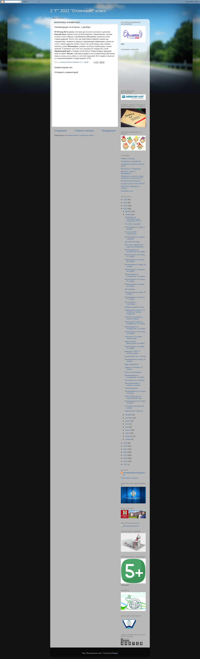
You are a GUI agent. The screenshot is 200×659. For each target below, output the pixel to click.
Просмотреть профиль (129, 478)
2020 (125, 209)
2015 (125, 455)
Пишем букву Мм (131, 388)
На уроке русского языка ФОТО (133, 183)
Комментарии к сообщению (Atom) (80, 135)
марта (127, 433)
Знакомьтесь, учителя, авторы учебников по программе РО (132, 177)
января (128, 439)
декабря (128, 211)
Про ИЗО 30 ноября (132, 242)
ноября (128, 214)
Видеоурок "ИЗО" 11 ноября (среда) (132, 352)
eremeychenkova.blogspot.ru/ (134, 474)
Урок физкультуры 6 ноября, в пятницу (132, 384)
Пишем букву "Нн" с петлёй (135, 356)
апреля (128, 430)
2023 (125, 199)
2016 (125, 452)
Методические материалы (131, 181)
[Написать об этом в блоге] (97, 62)
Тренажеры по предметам (131, 161)
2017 (125, 449)
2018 (125, 446)
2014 (125, 458)
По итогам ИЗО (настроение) (131, 233)
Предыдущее (109, 130)
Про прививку (130, 289)
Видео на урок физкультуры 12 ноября (135, 342)
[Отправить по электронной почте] (95, 62)
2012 (125, 464)
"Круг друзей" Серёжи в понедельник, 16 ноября (135, 323)
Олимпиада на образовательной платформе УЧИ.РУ (133, 219)
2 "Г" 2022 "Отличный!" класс (78, 10)
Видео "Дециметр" (132, 364)
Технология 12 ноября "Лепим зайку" (133, 337)
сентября (129, 418)
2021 (125, 206)
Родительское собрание (134, 411)
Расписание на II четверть (135, 380)
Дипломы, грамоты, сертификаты (128, 172)
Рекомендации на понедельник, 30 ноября (135, 251)
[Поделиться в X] (99, 62)
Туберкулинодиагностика (134, 307)
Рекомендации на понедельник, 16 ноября (135, 328)
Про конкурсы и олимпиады (131, 303)
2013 (125, 461)
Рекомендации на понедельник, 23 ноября (135, 275)
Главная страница (84, 130)
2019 (125, 443)
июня (127, 424)
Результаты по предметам (131, 169)
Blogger (115, 653)
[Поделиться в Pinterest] (103, 62)
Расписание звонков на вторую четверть (133, 318)
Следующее (60, 130)
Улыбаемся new (127, 191)
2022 (125, 203)
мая (127, 427)
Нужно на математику (133, 372)
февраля (129, 436)
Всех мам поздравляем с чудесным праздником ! (134, 246)
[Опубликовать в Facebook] (101, 62)
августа (128, 421)
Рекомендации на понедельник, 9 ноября (134, 376)
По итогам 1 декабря (133, 224)
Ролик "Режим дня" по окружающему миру (133, 397)
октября (128, 415)
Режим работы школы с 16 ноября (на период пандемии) (135, 312)
